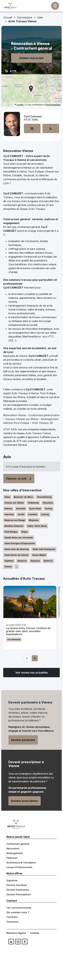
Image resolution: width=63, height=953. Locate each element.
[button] (31, 88)
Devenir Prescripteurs (18, 894)
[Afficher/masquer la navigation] (55, 6)
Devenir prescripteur (24, 800)
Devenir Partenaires (17, 889)
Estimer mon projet (31, 58)
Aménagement (14, 853)
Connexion (12, 921)
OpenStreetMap (53, 104)
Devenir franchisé (16, 885)
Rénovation (12, 848)
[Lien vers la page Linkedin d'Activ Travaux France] (11, 941)
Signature (11, 880)
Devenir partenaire (23, 740)
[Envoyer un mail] (32, 128)
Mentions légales (16, 933)
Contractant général (17, 843)
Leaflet (19, 104)
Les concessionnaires (18, 907)
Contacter (12, 917)
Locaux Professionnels (19, 867)
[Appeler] (50, 128)
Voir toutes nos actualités (31, 672)
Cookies (34, 933)
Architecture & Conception (21, 862)
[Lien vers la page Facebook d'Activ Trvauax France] (24, 941)
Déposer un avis (16, 478)
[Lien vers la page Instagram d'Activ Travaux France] (18, 941)
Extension (11, 857)
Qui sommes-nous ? (17, 912)
